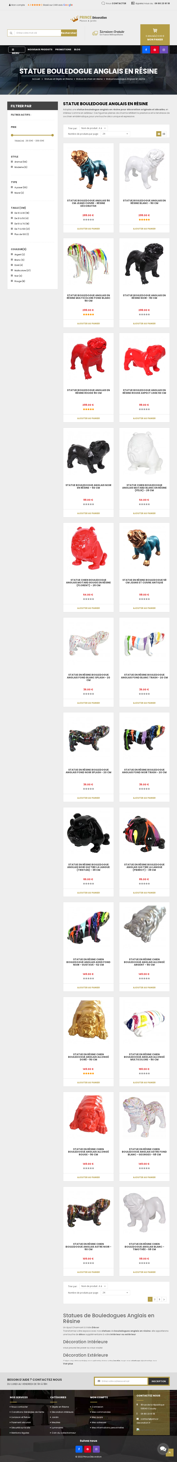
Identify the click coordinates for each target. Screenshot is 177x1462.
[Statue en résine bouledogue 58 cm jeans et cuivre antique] (144, 547)
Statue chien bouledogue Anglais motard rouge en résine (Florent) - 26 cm (88, 582)
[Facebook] (146, 49)
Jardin (55, 1417)
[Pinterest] (155, 49)
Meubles (56, 1422)
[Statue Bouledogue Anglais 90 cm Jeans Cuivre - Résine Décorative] (88, 168)
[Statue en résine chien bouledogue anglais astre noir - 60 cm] (88, 1211)
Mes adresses (99, 1422)
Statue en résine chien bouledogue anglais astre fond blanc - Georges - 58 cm (144, 1151)
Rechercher (69, 33)
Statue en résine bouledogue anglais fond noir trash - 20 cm (144, 771)
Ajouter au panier (88, 228)
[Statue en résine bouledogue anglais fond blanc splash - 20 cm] (88, 642)
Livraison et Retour (20, 1417)
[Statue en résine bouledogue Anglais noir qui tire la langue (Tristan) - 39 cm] (88, 832)
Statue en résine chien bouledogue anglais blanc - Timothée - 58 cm (144, 1246)
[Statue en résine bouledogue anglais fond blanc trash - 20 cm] (144, 642)
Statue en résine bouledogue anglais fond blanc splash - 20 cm (88, 677)
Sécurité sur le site (20, 1427)
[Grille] (158, 133)
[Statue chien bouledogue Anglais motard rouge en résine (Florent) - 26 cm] (88, 547)
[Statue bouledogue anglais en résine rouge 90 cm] (88, 358)
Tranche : (20, 140)
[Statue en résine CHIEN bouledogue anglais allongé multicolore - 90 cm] (144, 1022)
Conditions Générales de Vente (27, 1412)
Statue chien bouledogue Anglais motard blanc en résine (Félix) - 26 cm (144, 487)
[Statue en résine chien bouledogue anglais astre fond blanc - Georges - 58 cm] (144, 1117)
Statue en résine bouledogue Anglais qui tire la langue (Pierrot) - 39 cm (144, 867)
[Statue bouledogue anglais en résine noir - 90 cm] (144, 263)
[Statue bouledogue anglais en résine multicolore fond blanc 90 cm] (88, 263)
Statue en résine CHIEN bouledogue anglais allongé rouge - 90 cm (88, 1151)
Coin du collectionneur (64, 1432)
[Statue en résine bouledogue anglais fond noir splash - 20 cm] (88, 737)
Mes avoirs (97, 1417)
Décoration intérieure (62, 1412)
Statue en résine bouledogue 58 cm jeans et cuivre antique (144, 581)
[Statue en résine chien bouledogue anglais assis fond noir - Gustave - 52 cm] (88, 927)
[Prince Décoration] (88, 17)
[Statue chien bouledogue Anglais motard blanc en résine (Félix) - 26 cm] (144, 453)
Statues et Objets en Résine (58, 78)
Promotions (63, 49)
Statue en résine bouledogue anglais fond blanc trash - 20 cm (144, 676)
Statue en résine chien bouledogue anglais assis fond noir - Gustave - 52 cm (88, 962)
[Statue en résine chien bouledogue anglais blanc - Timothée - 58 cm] (144, 1211)
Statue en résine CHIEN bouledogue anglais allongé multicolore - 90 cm (144, 1057)
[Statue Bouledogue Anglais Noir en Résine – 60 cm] (88, 453)
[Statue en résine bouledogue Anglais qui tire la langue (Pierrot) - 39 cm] (144, 832)
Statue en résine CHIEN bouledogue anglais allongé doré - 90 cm (88, 1057)
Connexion (97, 1406)
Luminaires (57, 1427)
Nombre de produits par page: (83, 133)
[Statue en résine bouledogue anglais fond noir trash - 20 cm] (144, 737)
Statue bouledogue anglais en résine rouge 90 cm (88, 391)
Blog (77, 49)
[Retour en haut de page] (170, 1454)
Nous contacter (19, 1406)
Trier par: (72, 128)
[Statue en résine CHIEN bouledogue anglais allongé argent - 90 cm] (144, 927)
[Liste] (163, 133)
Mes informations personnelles (108, 1427)
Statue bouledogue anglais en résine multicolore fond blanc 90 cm (88, 298)
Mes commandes (101, 1412)
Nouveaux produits (40, 49)
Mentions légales (20, 1432)
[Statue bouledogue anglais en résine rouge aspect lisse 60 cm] (144, 358)
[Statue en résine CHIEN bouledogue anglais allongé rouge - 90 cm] (88, 1117)
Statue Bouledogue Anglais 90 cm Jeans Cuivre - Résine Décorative (88, 203)
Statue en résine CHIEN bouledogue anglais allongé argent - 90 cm (144, 962)
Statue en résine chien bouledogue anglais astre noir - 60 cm (88, 1246)
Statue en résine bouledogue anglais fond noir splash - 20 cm (88, 771)
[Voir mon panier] (155, 31)
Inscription (159, 1381)
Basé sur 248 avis (50, 5)
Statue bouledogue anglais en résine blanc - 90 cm (144, 202)
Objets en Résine (60, 1406)
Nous (116, 3)
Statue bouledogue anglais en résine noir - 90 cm (144, 297)
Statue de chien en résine (89, 78)
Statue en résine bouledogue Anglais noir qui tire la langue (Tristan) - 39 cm (88, 867)
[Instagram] (164, 49)
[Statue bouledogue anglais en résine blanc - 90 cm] (144, 168)
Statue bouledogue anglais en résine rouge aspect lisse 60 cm (144, 391)
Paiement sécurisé (21, 1422)
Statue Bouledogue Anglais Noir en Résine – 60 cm (88, 486)
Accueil (36, 78)
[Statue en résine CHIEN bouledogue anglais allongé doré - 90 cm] (88, 1022)
